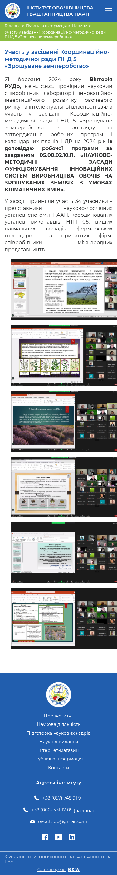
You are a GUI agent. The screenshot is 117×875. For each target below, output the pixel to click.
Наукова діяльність (58, 724)
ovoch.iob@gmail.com (62, 821)
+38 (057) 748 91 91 (62, 798)
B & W (74, 869)
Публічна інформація (58, 759)
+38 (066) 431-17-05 (52, 810)
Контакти (58, 767)
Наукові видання (58, 741)
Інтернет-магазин (58, 750)
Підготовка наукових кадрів (59, 733)
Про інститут (58, 716)
